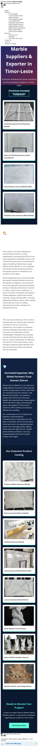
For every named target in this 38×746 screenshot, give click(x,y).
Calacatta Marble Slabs (16, 16)
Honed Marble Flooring (16, 24)
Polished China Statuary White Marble (19, 215)
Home (6, 10)
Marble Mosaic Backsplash (17, 28)
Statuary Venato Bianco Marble (16, 513)
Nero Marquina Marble (16, 19)
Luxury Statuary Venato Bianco (16, 600)
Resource (7, 33)
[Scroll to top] (2, 744)
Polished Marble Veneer (16, 26)
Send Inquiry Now (19, 93)
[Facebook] (1, 5)
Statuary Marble (13, 17)
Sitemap (3, 741)
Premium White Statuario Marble (17, 484)
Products (7, 12)
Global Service (13, 35)
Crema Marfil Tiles (14, 21)
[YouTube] (5, 5)
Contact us (8, 40)
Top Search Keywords (15, 38)
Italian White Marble (15, 29)
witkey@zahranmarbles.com (11, 3)
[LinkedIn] (3, 5)
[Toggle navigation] (2, 7)
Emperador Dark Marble (16, 23)
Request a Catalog (10, 43)
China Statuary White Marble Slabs (17, 571)
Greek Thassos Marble (16, 31)
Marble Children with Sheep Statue (17, 686)
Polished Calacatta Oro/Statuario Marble (17, 125)
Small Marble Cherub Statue (15, 629)
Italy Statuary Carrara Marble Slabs (18, 187)
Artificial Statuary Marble (14, 542)
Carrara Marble (13, 14)
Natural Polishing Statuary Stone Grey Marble (17, 156)
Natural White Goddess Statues (16, 657)
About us (7, 42)
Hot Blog (11, 36)
